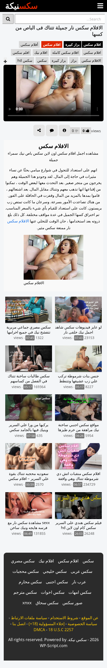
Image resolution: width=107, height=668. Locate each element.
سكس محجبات (25, 571)
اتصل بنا (18, 623)
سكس (42, 60)
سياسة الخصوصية (82, 623)
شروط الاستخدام (64, 617)
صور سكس (72, 602)
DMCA (39, 629)
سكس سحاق (47, 602)
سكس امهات (79, 592)
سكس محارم (30, 582)
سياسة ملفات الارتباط (29, 617)
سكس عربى (81, 571)
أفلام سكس (29, 44)
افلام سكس (92, 44)
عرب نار (79, 582)
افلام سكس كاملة (65, 52)
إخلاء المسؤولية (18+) (46, 623)
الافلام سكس (91, 60)
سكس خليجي (55, 571)
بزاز (74, 60)
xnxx (27, 602)
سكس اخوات (52, 592)
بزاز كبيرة (72, 44)
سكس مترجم (25, 592)
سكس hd (24, 60)
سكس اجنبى (57, 582)
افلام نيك (40, 52)
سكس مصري (23, 561)
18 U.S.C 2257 (60, 629)
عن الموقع (90, 617)
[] (8, 19)
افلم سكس (21, 52)
